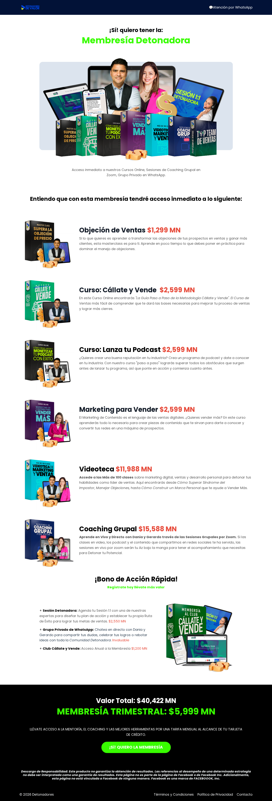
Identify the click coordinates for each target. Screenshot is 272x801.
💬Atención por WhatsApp (231, 7)
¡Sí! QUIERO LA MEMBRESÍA (136, 747)
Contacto (245, 794)
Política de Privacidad (215, 794)
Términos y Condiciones (174, 794)
